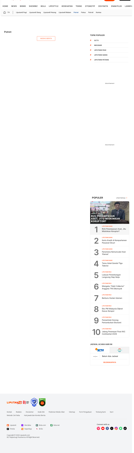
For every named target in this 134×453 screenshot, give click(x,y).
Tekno (79, 6)
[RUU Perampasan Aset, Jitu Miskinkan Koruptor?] (109, 212)
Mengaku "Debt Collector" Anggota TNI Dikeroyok (113, 287)
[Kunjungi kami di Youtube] (102, 428)
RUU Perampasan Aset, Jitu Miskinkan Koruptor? (114, 230)
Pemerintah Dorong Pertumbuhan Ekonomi (111, 321)
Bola (43, 6)
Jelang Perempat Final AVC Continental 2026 (113, 332)
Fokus (83, 12)
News (14, 6)
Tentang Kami (101, 412)
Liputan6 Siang (35, 12)
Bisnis (23, 6)
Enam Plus (116, 6)
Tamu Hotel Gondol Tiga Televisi (112, 264)
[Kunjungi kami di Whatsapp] (120, 428)
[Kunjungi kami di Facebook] (107, 428)
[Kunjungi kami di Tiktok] (125, 428)
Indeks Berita (46, 38)
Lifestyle (53, 6)
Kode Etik (41, 412)
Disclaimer (30, 412)
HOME (5, 6)
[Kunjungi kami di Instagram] (116, 428)
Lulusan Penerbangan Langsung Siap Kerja (111, 276)
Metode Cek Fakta (13, 415)
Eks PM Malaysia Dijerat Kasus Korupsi (112, 310)
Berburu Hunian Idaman (112, 298)
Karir (111, 412)
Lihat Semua (120, 198)
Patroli (90, 12)
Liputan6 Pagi (21, 12)
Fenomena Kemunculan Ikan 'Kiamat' (114, 253)
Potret (76, 12)
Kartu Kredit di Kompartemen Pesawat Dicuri (114, 241)
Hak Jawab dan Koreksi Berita (34, 415)
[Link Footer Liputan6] (18, 402)
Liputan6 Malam (65, 12)
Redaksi (19, 412)
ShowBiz (33, 6)
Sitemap (72, 412)
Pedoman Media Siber (57, 412)
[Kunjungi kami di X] (111, 428)
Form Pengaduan (85, 412)
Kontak (9, 412)
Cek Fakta (103, 6)
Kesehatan (67, 6)
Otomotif (90, 6)
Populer (97, 197)
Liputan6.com (25, 435)
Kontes (98, 12)
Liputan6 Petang (49, 12)
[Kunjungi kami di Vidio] (98, 428)
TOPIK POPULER (97, 35)
